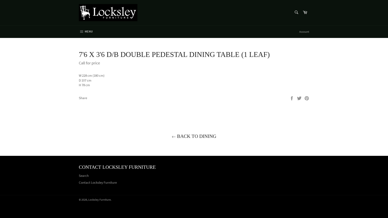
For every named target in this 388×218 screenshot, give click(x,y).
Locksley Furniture (99, 199)
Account (304, 32)
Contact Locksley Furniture (98, 182)
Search (84, 175)
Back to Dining (196, 136)
